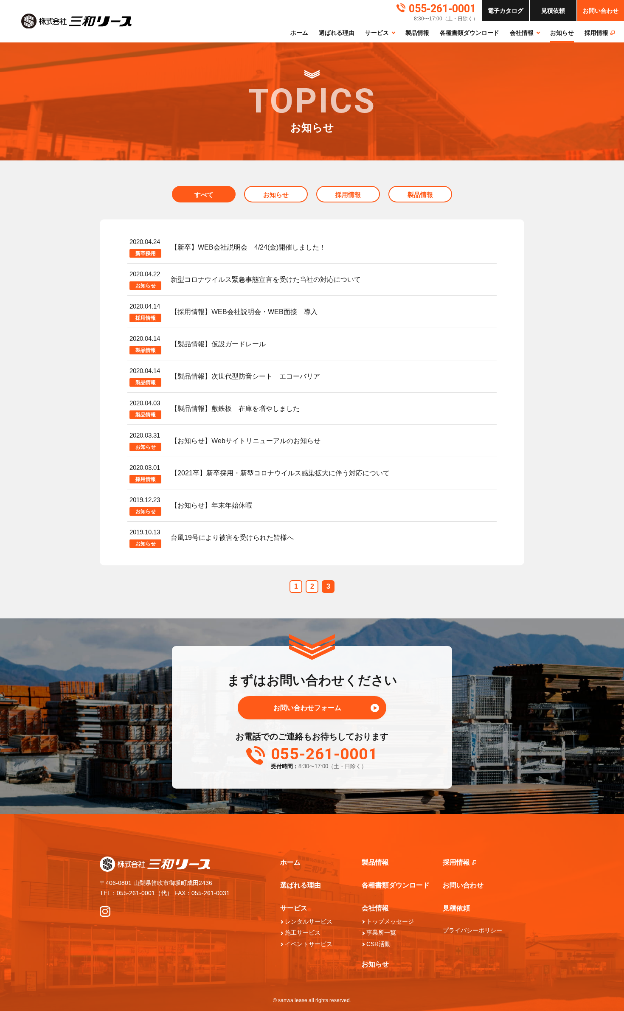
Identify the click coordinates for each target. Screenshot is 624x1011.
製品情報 (417, 32)
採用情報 (348, 194)
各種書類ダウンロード (469, 32)
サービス (377, 32)
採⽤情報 (596, 32)
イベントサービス (308, 944)
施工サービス (302, 932)
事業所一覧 (381, 932)
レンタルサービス (308, 921)
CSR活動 (378, 944)
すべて (204, 194)
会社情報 (522, 32)
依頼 (553, 10)
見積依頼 (456, 908)
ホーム (299, 32)
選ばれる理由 (336, 32)
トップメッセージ (390, 921)
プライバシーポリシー (472, 930)
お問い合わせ (600, 10)
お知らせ (562, 32)
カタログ (505, 10)
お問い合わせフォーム (307, 707)
